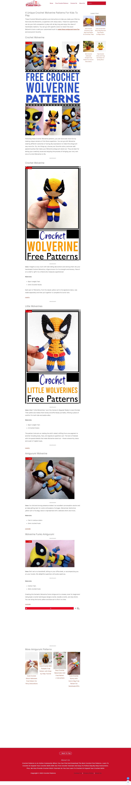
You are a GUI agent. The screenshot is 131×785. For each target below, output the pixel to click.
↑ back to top (65, 753)
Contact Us (78, 773)
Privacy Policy (88, 773)
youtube (28, 529)
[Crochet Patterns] (33, 6)
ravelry (27, 297)
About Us (98, 773)
